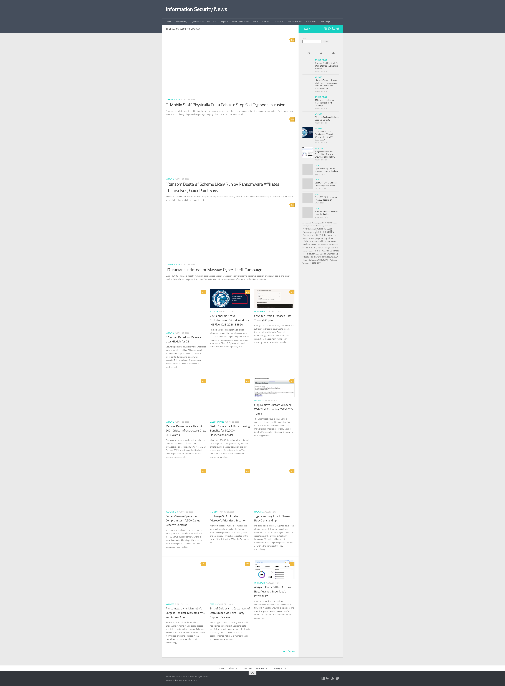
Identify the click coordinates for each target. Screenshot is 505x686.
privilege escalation (331, 248)
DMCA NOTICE (262, 668)
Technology (325, 21)
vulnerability (324, 259)
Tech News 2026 (330, 256)
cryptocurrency (326, 226)
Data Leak (211, 21)
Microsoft (277, 21)
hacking (324, 238)
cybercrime (320, 228)
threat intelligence (309, 260)
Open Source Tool (294, 21)
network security (328, 245)
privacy (320, 248)
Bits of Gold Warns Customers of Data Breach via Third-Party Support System (230, 613)
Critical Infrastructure (314, 226)
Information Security (240, 21)
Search (305, 38)
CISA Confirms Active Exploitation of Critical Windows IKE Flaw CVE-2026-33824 (229, 320)
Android (314, 223)
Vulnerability (311, 21)
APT (322, 223)
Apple (319, 223)
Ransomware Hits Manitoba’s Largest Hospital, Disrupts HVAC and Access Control (185, 613)
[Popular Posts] (321, 53)
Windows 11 (307, 263)
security (318, 254)
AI (303, 223)
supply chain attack (312, 256)
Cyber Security (181, 21)
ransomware (321, 250)
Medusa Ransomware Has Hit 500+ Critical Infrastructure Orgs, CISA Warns (186, 431)
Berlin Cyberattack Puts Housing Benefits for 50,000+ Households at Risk (230, 431)
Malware (265, 21)
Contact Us (247, 668)
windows (334, 260)
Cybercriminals (197, 21)
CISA (332, 223)
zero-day (316, 263)
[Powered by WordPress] (175, 680)
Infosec (331, 238)
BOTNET (327, 223)
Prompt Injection (307, 251)
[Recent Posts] (308, 53)
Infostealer (317, 241)
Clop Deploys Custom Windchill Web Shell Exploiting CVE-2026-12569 (274, 409)
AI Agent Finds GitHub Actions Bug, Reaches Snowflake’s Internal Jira (272, 592)
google (317, 238)
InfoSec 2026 (307, 241)
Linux (255, 21)
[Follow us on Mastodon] (329, 28)
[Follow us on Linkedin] (325, 28)
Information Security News (196, 9)
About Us (233, 668)
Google (223, 21)
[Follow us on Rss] (333, 28)
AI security (308, 223)
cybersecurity (323, 231)
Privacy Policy (280, 668)
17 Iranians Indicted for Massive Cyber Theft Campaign (214, 270)
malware (307, 244)
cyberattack (308, 228)
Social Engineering (329, 254)
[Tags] (333, 53)
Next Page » (289, 651)
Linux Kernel (331, 241)
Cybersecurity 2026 (311, 235)
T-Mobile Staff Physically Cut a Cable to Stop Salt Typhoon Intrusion (225, 105)
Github (312, 238)
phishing (313, 247)
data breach (328, 235)
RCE (330, 250)
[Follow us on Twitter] (337, 28)
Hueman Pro (193, 680)
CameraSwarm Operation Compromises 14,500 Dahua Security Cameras (183, 520)
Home (168, 21)
